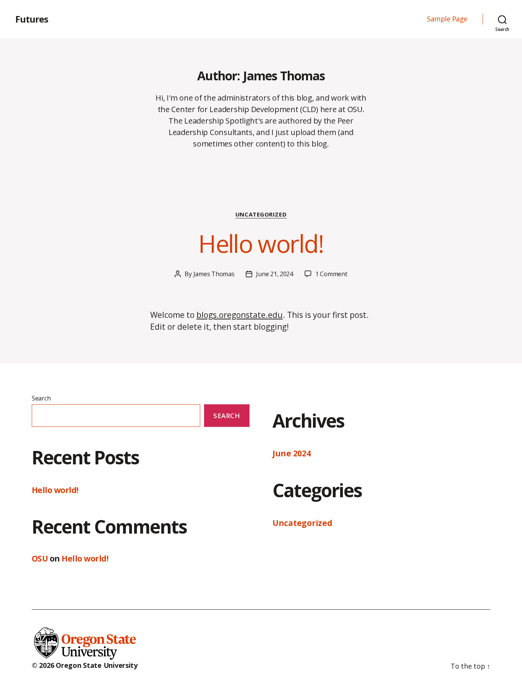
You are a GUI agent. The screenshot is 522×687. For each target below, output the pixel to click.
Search (41, 398)
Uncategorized (261, 214)
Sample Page (447, 19)
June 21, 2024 (274, 274)
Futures (31, 19)
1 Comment (331, 274)
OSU (40, 558)
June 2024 (291, 453)
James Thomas (214, 274)
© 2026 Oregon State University (85, 665)
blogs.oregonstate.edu (239, 314)
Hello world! (260, 243)
